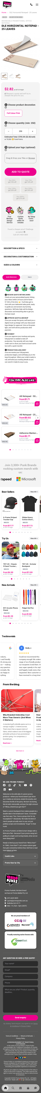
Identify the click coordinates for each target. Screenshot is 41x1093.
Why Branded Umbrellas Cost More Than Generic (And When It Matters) (17, 717)
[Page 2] (13, 449)
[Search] (13, 1088)
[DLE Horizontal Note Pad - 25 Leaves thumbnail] (4, 76)
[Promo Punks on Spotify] (31, 785)
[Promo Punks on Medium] (11, 789)
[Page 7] (28, 449)
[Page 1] (10, 449)
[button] (20, 95)
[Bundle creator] (20, 1088)
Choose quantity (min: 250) (21, 123)
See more (20, 751)
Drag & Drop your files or (20, 158)
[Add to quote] (37, 403)
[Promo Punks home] (7, 4)
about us (10, 850)
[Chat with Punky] (35, 1088)
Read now (6, 743)
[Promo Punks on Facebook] (5, 785)
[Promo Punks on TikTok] (15, 785)
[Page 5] (22, 449)
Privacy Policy (26, 1026)
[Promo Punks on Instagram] (10, 785)
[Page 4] (19, 449)
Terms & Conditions (12, 1036)
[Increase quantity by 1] (32, 131)
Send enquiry (20, 1018)
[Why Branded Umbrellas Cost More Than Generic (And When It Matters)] (17, 700)
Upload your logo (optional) (21, 147)
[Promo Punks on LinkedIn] (5, 789)
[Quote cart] (28, 1088)
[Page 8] (30, 449)
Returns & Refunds (27, 1036)
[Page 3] (16, 449)
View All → (34, 492)
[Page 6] (25, 449)
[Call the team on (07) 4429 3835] (31, 4)
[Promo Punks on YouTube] (26, 785)
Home (4, 13)
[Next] (38, 417)
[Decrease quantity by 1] (8, 131)
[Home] (5, 1088)
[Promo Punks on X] (20, 785)
